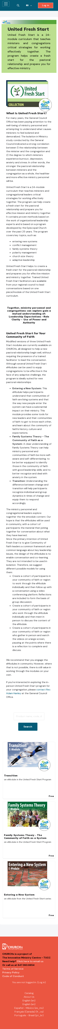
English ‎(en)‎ (29, 1000)
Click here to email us (30, 961)
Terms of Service (13, 968)
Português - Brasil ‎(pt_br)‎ (29, 1015)
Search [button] (28, 726)
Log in (45, 5)
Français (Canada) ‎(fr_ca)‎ (29, 1011)
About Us (29, 996)
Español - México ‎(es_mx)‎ (29, 1008)
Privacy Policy (10, 972)
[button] (18, 5)
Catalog (29, 993)
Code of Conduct (13, 976)
